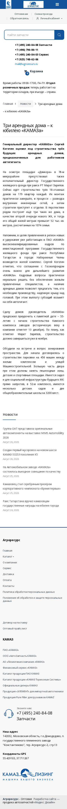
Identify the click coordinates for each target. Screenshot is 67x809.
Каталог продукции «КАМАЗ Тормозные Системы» (32, 679)
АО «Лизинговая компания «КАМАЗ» (24, 661)
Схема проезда (43, 14)
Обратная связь (19, 18)
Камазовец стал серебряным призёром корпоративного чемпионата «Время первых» (31, 486)
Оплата (7, 580)
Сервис (7, 568)
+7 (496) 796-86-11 (26, 49)
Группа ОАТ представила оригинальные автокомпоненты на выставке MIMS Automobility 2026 (33, 433)
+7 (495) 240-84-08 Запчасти (33, 45)
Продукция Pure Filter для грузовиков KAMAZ (28, 697)
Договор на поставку (15, 622)
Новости (25, 103)
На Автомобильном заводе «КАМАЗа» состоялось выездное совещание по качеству (31, 469)
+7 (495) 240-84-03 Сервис (32, 54)
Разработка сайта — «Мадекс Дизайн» (47, 800)
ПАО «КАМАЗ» (10, 650)
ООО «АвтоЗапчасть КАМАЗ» (19, 655)
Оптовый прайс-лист (15, 628)
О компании (10, 562)
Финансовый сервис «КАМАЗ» (20, 667)
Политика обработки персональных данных (29, 591)
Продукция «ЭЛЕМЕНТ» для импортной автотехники (33, 691)
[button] (49, 18)
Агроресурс (11, 799)
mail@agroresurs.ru (26, 64)
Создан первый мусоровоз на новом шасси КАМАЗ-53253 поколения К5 (30, 452)
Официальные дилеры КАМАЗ (20, 685)
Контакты (8, 586)
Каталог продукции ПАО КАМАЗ (21, 673)
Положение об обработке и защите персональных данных (32, 599)
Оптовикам (21, 14)
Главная (8, 103)
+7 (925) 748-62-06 (26, 59)
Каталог (7, 556)
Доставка (8, 574)
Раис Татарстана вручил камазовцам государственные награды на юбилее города (31, 503)
